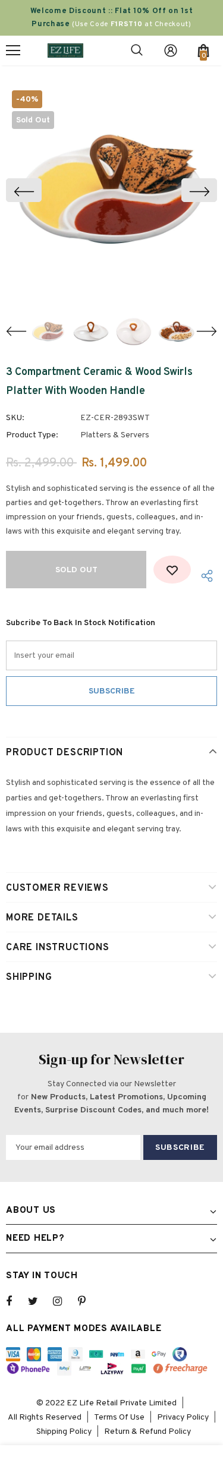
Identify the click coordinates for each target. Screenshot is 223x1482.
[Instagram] (63, 1301)
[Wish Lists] (172, 570)
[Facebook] (16, 1301)
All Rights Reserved (44, 1417)
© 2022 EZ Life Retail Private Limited (106, 1403)
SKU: (15, 418)
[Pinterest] (88, 1301)
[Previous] (24, 190)
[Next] (199, 190)
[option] (111, 189)
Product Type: (32, 435)
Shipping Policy (64, 1432)
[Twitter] (38, 1301)
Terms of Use (119, 1417)
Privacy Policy (183, 1417)
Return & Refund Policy (147, 1432)
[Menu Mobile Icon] (13, 50)
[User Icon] (170, 50)
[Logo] (65, 50)
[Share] (204, 575)
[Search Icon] (137, 50)
